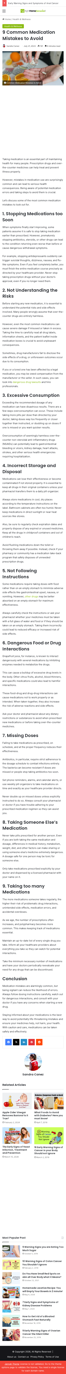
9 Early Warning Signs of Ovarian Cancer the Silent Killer (41, 1332)
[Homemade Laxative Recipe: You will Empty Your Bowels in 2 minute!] (11, 1292)
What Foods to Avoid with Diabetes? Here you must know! (48, 1115)
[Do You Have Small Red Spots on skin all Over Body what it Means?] (11, 1278)
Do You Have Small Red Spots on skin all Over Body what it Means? (41, 1275)
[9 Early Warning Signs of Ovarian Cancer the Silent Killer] (11, 1335)
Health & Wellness (22, 19)
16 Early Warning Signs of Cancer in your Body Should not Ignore (48, 1150)
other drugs (31, 596)
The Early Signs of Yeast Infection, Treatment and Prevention (16, 1149)
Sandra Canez (13, 46)
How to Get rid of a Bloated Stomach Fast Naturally (38, 1318)
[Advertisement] (33, 123)
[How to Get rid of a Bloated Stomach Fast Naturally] (11, 1321)
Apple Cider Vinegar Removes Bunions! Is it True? (15, 1115)
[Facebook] (8, 1042)
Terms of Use (52, 1356)
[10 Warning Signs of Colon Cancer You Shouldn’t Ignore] (11, 1265)
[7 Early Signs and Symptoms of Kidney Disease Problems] (11, 1307)
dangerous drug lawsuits (27, 382)
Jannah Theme (12, 1364)
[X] (16, 1042)
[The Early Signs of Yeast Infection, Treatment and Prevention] (17, 1135)
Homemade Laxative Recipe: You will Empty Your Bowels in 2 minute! (42, 1289)
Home (7, 19)
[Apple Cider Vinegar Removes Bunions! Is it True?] (17, 1101)
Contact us (23, 1356)
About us (11, 1356)
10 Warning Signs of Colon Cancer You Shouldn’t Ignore (42, 1263)
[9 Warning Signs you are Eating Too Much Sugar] (11, 1251)
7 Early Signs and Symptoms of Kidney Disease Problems (40, 1304)
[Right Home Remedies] (33, 11)
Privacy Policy (37, 1356)
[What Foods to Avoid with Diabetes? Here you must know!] (49, 1101)
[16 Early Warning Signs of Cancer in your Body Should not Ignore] (49, 1135)
